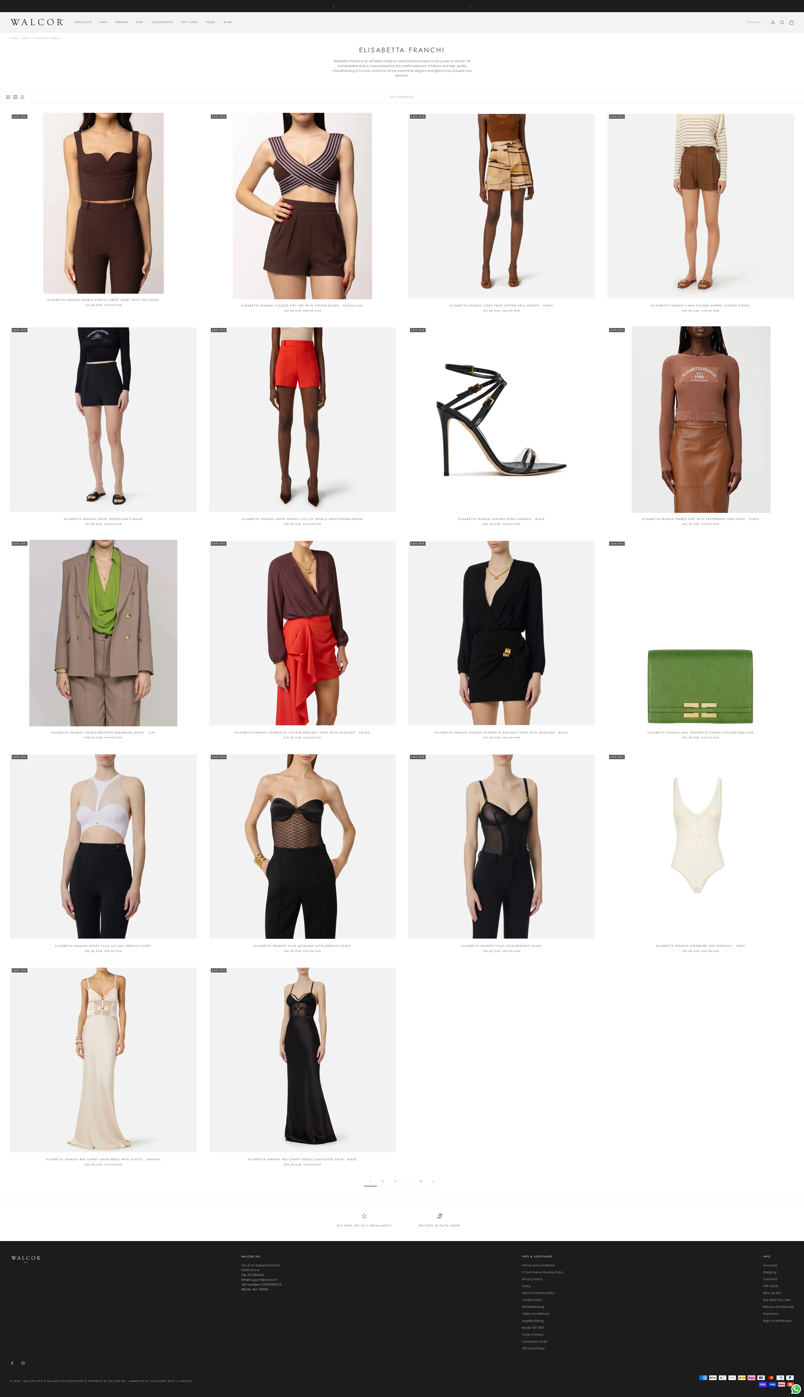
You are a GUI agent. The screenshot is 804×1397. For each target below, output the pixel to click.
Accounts (770, 1265)
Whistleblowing (533, 1307)
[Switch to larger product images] (8, 97)
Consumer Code (534, 1341)
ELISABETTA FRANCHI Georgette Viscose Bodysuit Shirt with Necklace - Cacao (302, 733)
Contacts (770, 1279)
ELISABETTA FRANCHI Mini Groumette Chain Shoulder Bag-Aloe (701, 733)
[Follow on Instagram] (23, 1363)
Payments (770, 1314)
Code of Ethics (533, 1335)
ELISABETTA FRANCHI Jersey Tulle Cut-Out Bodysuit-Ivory (103, 946)
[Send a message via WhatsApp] (796, 1389)
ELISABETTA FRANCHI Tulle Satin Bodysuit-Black (501, 946)
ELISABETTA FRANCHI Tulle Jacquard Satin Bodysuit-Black (302, 946)
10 (421, 1181)
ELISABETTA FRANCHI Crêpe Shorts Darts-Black (103, 519)
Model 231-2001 (533, 1328)
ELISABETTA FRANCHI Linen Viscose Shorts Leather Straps (700, 305)
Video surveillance (535, 1314)
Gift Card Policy (533, 1348)
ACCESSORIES (162, 22)
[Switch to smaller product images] (15, 97)
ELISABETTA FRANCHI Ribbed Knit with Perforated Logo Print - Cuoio (700, 519)
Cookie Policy (532, 1300)
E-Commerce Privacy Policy (542, 1272)
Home (13, 38)
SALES (211, 22)
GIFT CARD (189, 22)
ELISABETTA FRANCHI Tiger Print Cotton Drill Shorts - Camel (501, 305)
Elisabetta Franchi (47, 38)
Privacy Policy (532, 1279)
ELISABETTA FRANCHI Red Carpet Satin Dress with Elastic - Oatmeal (103, 1159)
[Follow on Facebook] (12, 1363)
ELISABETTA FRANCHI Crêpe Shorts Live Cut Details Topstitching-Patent (302, 519)
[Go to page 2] (433, 1181)
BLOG (228, 22)
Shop (25, 38)
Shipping (769, 1272)
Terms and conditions (538, 1265)
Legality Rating (533, 1321)
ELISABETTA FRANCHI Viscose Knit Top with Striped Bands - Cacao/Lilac (302, 305)
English (753, 22)
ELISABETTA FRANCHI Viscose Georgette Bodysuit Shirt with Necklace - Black (501, 733)
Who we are (772, 1293)
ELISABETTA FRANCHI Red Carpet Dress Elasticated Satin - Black (302, 1159)
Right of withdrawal (777, 1321)
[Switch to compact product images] (22, 97)
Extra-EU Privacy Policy (538, 1293)
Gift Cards (770, 1286)
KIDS (139, 22)
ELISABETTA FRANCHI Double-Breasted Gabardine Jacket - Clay (103, 733)
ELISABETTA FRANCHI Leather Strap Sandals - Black (501, 519)
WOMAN (122, 22)
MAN (103, 22)
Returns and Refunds (778, 1307)
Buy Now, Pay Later (777, 1300)
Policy (526, 1286)
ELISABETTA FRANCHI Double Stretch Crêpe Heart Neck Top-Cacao (103, 300)
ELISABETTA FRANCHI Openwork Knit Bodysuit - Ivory (700, 946)
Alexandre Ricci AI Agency (172, 1381)
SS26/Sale (83, 22)
